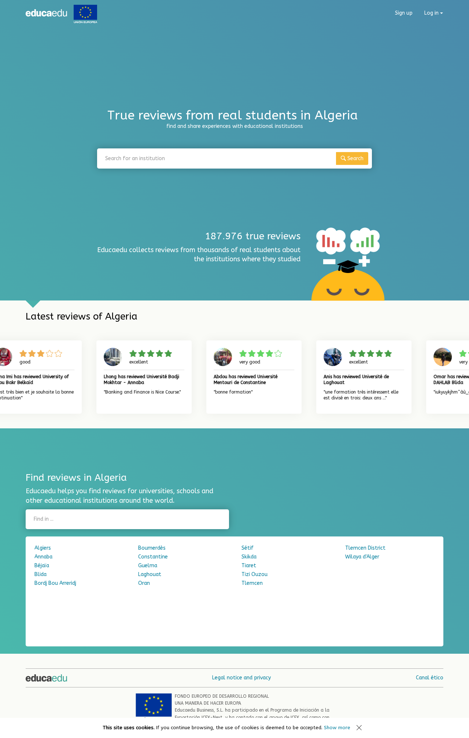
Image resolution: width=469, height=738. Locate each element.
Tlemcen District (365, 548)
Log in (432, 13)
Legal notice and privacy (241, 678)
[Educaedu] (46, 13)
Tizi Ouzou (254, 574)
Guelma (147, 565)
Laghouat (149, 574)
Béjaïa (41, 565)
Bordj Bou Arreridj (55, 583)
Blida (40, 574)
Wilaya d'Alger (362, 557)
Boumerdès (152, 548)
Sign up (404, 13)
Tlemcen (252, 583)
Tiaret (248, 565)
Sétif (247, 548)
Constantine (153, 557)
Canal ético (429, 678)
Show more (337, 727)
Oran (144, 583)
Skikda (248, 557)
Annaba (43, 557)
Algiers (42, 548)
